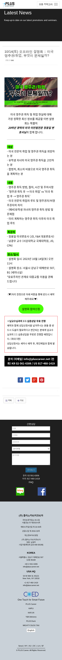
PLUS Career (31, 604)
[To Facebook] (20, 378)
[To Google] (35, 378)
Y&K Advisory (31, 617)
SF (42, 646)
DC (34, 646)
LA (39, 646)
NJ (30, 646)
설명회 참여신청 (31, 309)
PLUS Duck (31, 621)
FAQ (31, 482)
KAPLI (31, 608)
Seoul (20, 646)
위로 (21, 400)
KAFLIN (31, 613)
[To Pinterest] (42, 378)
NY (26, 646)
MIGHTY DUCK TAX (31, 625)
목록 (10, 400)
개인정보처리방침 (31, 535)
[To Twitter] (27, 378)
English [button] (31, 630)
